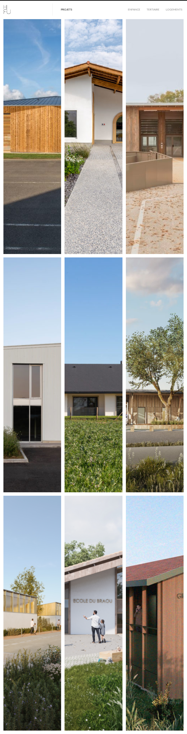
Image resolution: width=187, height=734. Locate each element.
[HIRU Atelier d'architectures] (25, 10)
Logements (174, 9)
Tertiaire (153, 9)
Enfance (134, 9)
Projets (66, 9)
